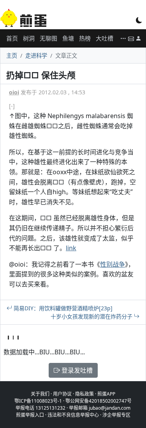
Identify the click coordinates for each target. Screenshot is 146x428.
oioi (14, 92)
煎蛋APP (106, 394)
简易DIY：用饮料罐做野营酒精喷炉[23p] (62, 308)
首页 (12, 38)
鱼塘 (68, 38)
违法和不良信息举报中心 (73, 415)
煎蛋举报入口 (30, 415)
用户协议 (62, 394)
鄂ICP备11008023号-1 (38, 401)
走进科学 (36, 55)
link (71, 248)
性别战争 (112, 264)
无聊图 (48, 38)
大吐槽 (104, 38)
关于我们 (40, 394)
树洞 (29, 38)
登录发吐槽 (76, 370)
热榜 (85, 38)
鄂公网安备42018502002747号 (98, 401)
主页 (11, 55)
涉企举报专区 (116, 415)
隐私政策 (84, 394)
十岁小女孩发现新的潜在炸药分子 (92, 316)
